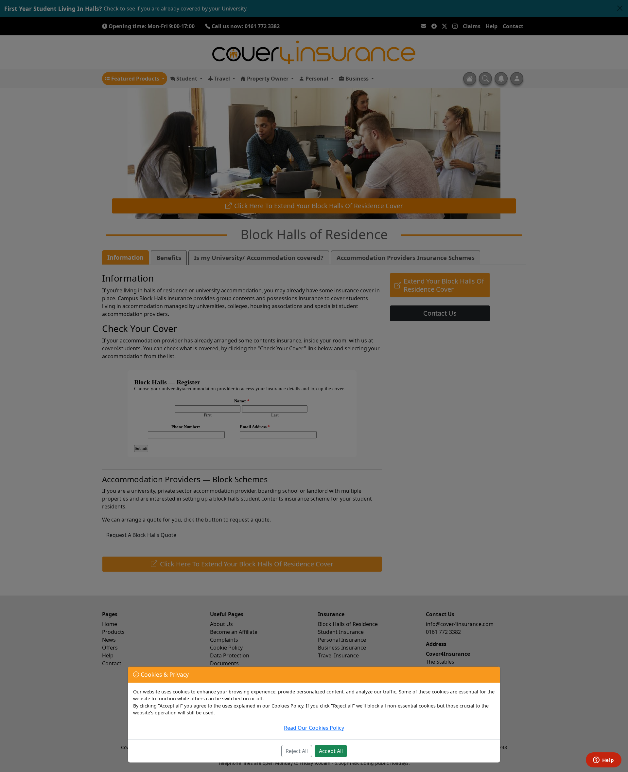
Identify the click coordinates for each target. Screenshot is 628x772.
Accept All (331, 751)
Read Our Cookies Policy (314, 727)
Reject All (297, 751)
